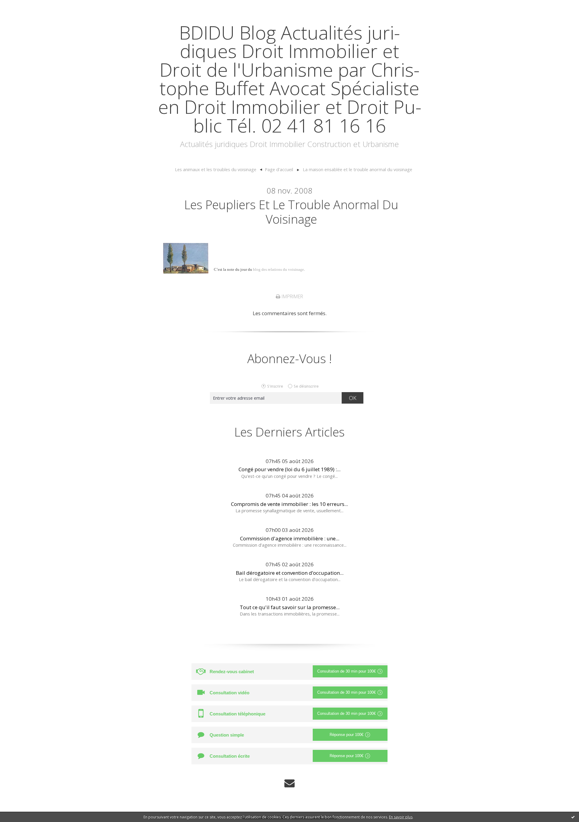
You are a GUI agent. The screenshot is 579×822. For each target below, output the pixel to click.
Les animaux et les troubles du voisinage (215, 169)
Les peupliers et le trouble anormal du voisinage (291, 211)
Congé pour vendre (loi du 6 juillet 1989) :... (289, 469)
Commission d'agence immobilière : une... (289, 538)
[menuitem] (218, 169)
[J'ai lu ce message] (573, 816)
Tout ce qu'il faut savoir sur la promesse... (290, 607)
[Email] (289, 783)
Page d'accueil (279, 169)
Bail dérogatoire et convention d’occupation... (289, 572)
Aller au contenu (23, 5)
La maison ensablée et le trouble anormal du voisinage (357, 169)
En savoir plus (401, 817)
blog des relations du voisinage (278, 269)
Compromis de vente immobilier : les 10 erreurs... (289, 504)
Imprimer (291, 296)
